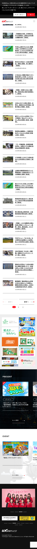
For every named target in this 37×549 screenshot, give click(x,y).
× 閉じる (31, 15)
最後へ (26, 302)
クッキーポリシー (20, 15)
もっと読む (15, 420)
